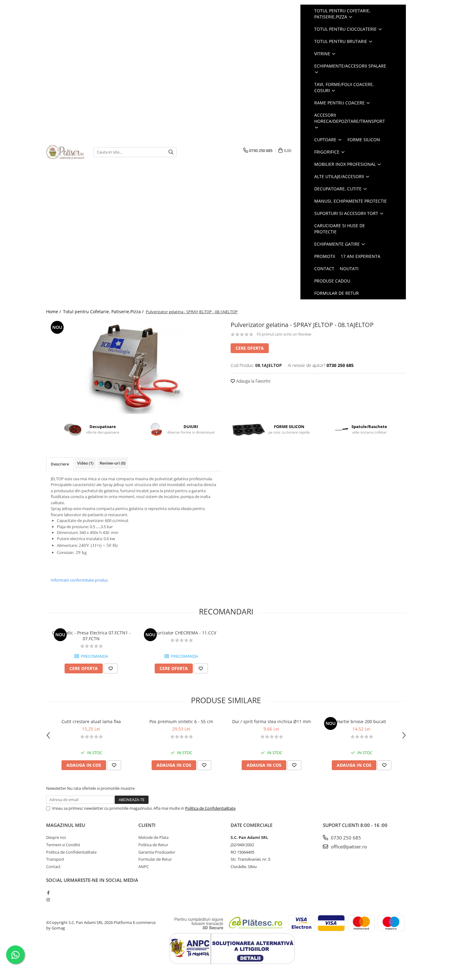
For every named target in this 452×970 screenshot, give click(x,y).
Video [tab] (85, 463)
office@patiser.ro (348, 846)
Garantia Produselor (156, 852)
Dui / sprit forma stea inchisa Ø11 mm (271, 721)
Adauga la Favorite (253, 381)
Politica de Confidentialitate (210, 808)
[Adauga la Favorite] (111, 668)
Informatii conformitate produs (79, 580)
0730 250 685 (345, 838)
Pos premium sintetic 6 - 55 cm (181, 721)
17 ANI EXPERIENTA (360, 256)
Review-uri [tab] (112, 463)
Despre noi (56, 837)
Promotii (324, 256)
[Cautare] (170, 152)
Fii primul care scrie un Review (284, 334)
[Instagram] (48, 899)
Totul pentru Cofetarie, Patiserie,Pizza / (104, 311)
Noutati (349, 268)
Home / (54, 311)
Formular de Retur (336, 293)
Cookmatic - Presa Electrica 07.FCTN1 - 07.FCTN (91, 635)
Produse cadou (332, 281)
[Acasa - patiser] (65, 152)
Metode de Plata (153, 837)
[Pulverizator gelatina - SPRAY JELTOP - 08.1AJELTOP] (133, 366)
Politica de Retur (153, 844)
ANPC (143, 866)
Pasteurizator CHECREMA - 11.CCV (181, 633)
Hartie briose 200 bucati (361, 721)
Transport (55, 859)
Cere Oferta (250, 348)
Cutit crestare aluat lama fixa (91, 721)
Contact (324, 268)
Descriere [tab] (60, 464)
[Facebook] (48, 892)
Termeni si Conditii (63, 844)
